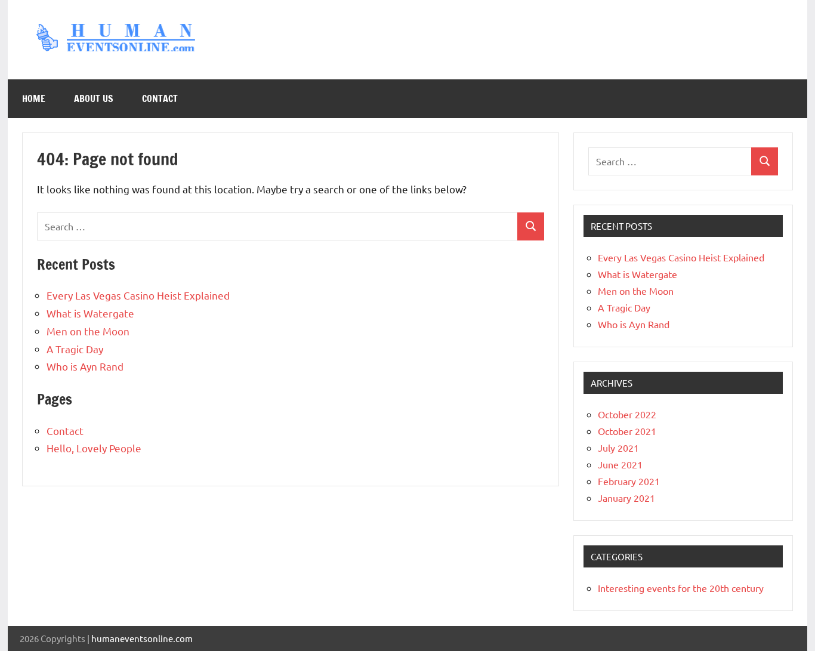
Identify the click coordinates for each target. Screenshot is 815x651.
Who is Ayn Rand (85, 366)
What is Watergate (90, 313)
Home (33, 98)
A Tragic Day (75, 349)
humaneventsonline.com (142, 638)
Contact (160, 98)
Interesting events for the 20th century (681, 588)
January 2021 (626, 498)
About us (93, 98)
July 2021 (618, 447)
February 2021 (629, 481)
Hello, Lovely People (94, 448)
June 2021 (620, 464)
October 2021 (627, 431)
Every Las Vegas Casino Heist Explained (138, 295)
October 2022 (627, 414)
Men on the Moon (88, 331)
